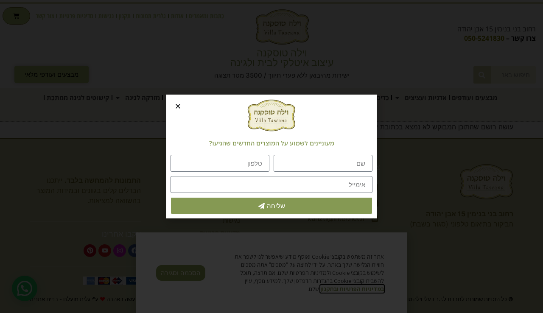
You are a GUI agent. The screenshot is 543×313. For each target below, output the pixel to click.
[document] (271, 156)
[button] (178, 106)
